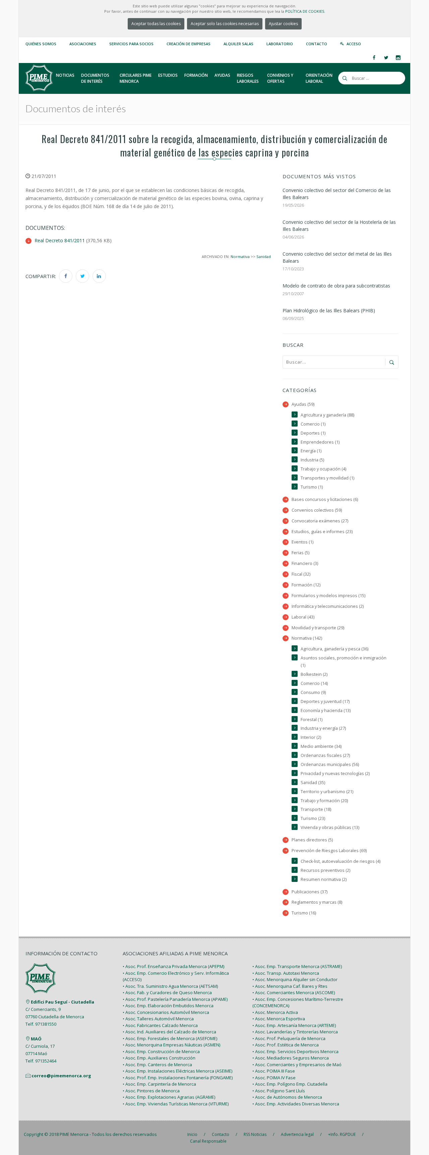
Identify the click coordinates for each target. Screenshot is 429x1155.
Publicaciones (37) (309, 892)
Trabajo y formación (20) (324, 801)
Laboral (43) (303, 617)
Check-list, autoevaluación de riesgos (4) (340, 861)
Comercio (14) (314, 683)
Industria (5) (312, 460)
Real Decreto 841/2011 (60, 240)
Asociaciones (82, 43)
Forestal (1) (311, 719)
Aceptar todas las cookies (156, 23)
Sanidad (263, 256)
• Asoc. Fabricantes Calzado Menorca (160, 1025)
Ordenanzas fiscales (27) (325, 755)
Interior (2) (311, 737)
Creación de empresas (188, 43)
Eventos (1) (302, 542)
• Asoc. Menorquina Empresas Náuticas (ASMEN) (171, 1045)
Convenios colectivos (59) (317, 510)
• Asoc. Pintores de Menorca (151, 1091)
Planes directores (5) (312, 840)
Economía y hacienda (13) (326, 710)
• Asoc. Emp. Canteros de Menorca (157, 1065)
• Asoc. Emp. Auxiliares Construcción (159, 1058)
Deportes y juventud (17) (325, 701)
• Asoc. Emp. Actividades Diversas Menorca (295, 1104)
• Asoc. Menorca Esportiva (278, 1019)
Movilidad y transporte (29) (318, 628)
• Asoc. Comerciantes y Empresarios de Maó (297, 1065)
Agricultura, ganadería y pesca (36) (334, 649)
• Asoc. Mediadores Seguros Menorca (290, 1058)
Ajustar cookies (283, 23)
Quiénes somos (40, 43)
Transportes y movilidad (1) (327, 478)
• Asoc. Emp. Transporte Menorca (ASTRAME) (297, 966)
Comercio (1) (313, 424)
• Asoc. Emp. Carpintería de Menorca (159, 1084)
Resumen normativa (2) (324, 879)
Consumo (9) (313, 692)
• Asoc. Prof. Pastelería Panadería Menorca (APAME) (175, 999)
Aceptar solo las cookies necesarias (225, 23)
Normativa (240, 256)
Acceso (354, 43)
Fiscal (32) (301, 574)
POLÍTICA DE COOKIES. (305, 11)
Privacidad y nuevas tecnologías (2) (335, 773)
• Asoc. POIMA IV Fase (274, 1078)
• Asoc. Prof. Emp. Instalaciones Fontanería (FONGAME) (178, 1078)
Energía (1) (311, 451)
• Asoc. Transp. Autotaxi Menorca (285, 973)
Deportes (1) (313, 433)
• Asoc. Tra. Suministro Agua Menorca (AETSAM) (170, 986)
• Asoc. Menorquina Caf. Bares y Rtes (289, 986)
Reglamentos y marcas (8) (317, 902)
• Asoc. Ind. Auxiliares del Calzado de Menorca (169, 1032)
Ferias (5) (300, 553)
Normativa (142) (307, 638)
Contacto (316, 43)
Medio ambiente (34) (321, 746)
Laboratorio (279, 43)
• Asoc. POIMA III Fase (273, 1071)
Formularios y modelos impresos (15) (328, 595)
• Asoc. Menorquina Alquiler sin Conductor (295, 979)
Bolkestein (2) (314, 674)
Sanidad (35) (313, 782)
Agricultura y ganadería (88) (327, 415)
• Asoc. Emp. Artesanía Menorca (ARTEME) (294, 1025)
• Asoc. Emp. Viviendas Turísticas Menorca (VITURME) (176, 1104)
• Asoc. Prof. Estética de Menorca (285, 1045)
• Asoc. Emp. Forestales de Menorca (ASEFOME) (170, 1038)
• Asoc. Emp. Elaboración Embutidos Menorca (168, 1006)
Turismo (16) (304, 913)
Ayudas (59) (303, 404)
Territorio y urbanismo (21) (327, 791)
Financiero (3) (305, 563)
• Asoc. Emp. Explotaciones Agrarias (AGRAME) (169, 1097)
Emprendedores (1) (320, 442)
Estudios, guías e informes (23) (322, 531)
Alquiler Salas (238, 43)
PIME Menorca (74, 1134)
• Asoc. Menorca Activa (275, 1012)
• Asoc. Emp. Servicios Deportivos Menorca (295, 1051)
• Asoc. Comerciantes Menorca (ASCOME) (293, 992)
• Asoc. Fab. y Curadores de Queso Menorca (167, 992)
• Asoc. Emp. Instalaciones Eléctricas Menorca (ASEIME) (177, 1071)
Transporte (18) (316, 809)
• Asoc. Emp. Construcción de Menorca (161, 1051)
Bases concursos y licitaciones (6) (325, 499)
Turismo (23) (313, 818)
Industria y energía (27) (323, 728)
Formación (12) (306, 585)
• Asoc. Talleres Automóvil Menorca (158, 1019)
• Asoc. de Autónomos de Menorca (287, 1097)
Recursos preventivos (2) (325, 870)
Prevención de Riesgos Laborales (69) (329, 850)
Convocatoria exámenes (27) (320, 521)
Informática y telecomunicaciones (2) (328, 606)
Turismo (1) (312, 487)
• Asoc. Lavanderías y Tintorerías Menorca (295, 1032)
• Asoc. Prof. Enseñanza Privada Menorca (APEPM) (173, 966)
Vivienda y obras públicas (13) (330, 827)
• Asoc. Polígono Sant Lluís (278, 1091)
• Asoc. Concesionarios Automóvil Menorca (166, 1012)
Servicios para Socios (131, 43)
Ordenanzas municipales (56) (330, 764)
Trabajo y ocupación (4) (323, 469)
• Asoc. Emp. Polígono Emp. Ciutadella (289, 1084)
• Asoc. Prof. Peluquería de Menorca (288, 1038)
